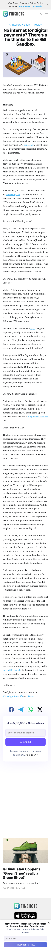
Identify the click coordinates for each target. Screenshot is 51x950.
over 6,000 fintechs (12, 670)
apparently (29, 144)
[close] (48, 5)
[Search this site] (41, 14)
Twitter (31, 696)
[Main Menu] (47, 14)
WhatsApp (8, 696)
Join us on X (31, 754)
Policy (38, 25)
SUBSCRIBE (26, 742)
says (32, 328)
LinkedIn (18, 696)
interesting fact (13, 194)
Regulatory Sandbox (38, 416)
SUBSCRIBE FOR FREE (25, 945)
